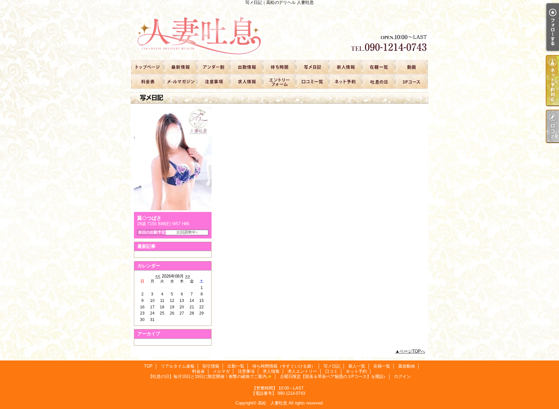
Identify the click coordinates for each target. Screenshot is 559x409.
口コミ (312, 81)
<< (157, 276)
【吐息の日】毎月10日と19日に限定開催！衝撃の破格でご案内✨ (378, 81)
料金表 (147, 81)
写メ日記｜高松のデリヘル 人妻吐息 (279, 32)
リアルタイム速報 (180, 67)
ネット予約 (345, 81)
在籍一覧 (378, 67)
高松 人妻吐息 (272, 403)
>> (187, 276)
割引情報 (213, 67)
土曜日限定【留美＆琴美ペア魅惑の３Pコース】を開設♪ (411, 81)
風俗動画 (411, 67)
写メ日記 (312, 67)
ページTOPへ (412, 351)
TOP (147, 67)
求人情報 (246, 81)
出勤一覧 (246, 67)
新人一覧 (345, 67)
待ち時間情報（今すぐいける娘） (279, 67)
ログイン (402, 376)
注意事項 (213, 81)
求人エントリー (279, 81)
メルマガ (180, 81)
